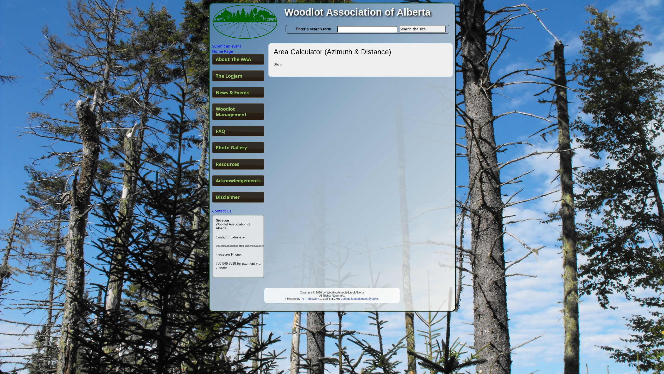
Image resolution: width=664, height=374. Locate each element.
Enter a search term (313, 29)
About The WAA (233, 59)
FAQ (220, 131)
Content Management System (359, 298)
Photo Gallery (231, 147)
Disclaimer (228, 197)
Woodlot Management (231, 112)
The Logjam (229, 76)
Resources (227, 164)
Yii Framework (310, 298)
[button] (422, 28)
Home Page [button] (222, 51)
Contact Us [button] (221, 210)
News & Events (233, 92)
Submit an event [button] (226, 46)
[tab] (238, 59)
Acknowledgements (238, 180)
